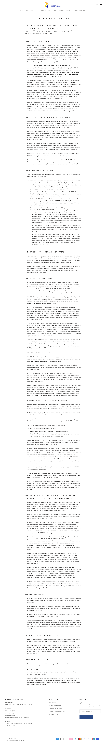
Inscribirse (86, 717)
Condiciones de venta (55, 708)
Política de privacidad (55, 705)
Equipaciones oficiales (28, 11)
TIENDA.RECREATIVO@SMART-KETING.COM (18, 723)
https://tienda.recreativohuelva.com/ (49, 31)
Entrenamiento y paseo (48, 11)
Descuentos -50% (80, 11)
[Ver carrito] (101, 5)
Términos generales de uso (57, 711)
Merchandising (64, 11)
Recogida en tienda (54, 714)
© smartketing (11, 738)
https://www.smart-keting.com (15, 740)
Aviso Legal (52, 703)
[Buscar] (97, 5)
